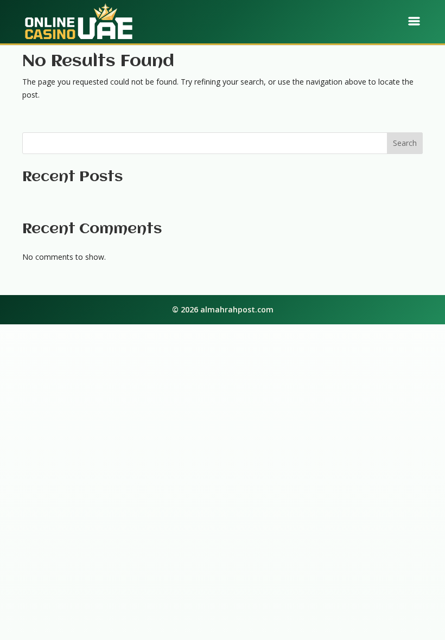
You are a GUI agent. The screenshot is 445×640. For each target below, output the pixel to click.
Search (405, 143)
